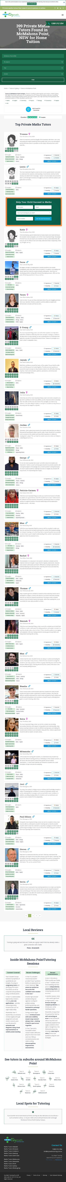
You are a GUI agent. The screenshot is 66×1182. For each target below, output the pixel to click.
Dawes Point (14, 1079)
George (23, 458)
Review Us (58, 1160)
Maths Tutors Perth (10, 1164)
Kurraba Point (42, 1079)
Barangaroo (36, 1072)
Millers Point (57, 1079)
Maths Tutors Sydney (10, 1166)
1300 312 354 (57, 23)
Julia (22, 392)
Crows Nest (51, 1072)
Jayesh (23, 360)
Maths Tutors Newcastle (11, 1161)
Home (6, 88)
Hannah (24, 621)
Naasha (23, 686)
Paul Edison (25, 817)
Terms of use (36, 1175)
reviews (49, 1160)
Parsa (22, 262)
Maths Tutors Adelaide (11, 1147)
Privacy (28, 1175)
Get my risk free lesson (43, 218)
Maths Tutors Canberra (11, 1151)
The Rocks (51, 1085)
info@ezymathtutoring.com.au (53, 1151)
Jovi (22, 784)
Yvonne (24, 134)
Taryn (23, 295)
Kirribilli (28, 1079)
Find (33, 80)
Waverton (28, 1092)
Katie (22, 230)
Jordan (23, 425)
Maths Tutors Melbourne (11, 1159)
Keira (22, 719)
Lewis (23, 167)
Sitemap (45, 1175)
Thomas (24, 588)
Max (22, 523)
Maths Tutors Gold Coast (11, 1155)
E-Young (24, 327)
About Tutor (51, 161)
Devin (23, 882)
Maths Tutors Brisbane (11, 1149)
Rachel (23, 556)
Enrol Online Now (31, 3)
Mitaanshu (25, 751)
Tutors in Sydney (14, 88)
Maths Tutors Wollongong (12, 1168)
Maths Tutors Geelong (11, 1153)
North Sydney (37, 1085)
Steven (23, 849)
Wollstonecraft (42, 1092)
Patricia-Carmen (28, 490)
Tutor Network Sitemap (56, 1175)
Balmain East (21, 1072)
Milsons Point (21, 1085)
